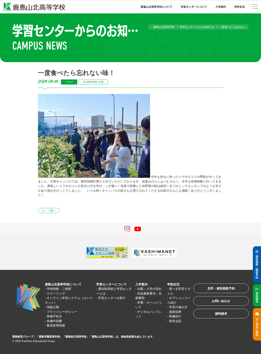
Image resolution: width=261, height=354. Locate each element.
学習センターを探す (112, 298)
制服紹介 (175, 316)
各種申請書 (54, 321)
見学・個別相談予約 (221, 288)
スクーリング (56, 293)
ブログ (69, 82)
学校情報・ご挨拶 (59, 288)
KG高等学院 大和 (93, 82)
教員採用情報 (56, 325)
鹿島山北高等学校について (63, 284)
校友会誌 (175, 321)
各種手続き (54, 316)
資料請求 (221, 313)
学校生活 (173, 284)
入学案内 (141, 284)
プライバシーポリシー (62, 311)
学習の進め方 (178, 307)
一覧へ (52, 210)
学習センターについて (111, 284)
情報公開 (53, 307)
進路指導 (175, 311)
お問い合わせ (221, 301)
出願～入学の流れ (149, 288)
